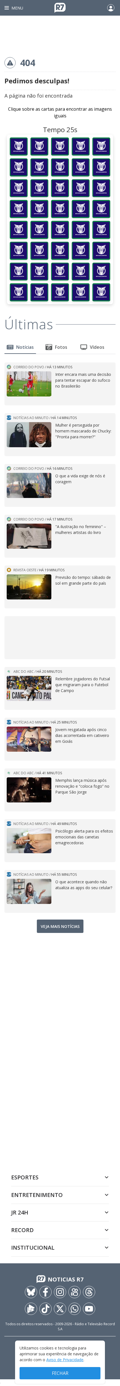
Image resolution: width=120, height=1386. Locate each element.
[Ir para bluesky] (31, 1292)
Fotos (61, 347)
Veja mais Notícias (60, 926)
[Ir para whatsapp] (74, 1309)
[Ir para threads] (89, 1292)
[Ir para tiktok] (45, 1309)
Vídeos (97, 347)
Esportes (25, 1177)
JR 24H (19, 1212)
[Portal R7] (60, 7)
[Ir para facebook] (45, 1292)
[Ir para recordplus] (31, 1309)
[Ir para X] (60, 1309)
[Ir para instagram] (60, 1292)
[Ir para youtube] (89, 1309)
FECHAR (60, 1373)
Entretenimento (37, 1195)
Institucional (32, 1247)
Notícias (25, 347)
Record (22, 1230)
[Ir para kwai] (74, 1292)
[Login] (111, 8)
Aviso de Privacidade (64, 1359)
